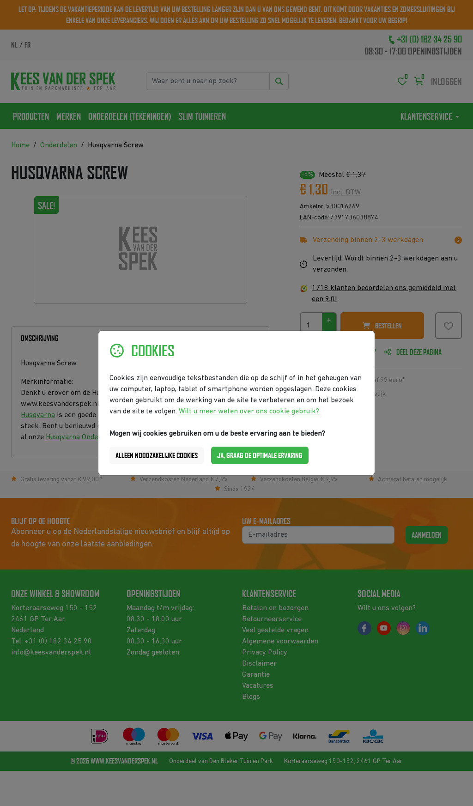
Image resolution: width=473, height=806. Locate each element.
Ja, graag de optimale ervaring (260, 455)
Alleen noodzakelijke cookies (156, 455)
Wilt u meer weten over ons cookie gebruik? (249, 411)
